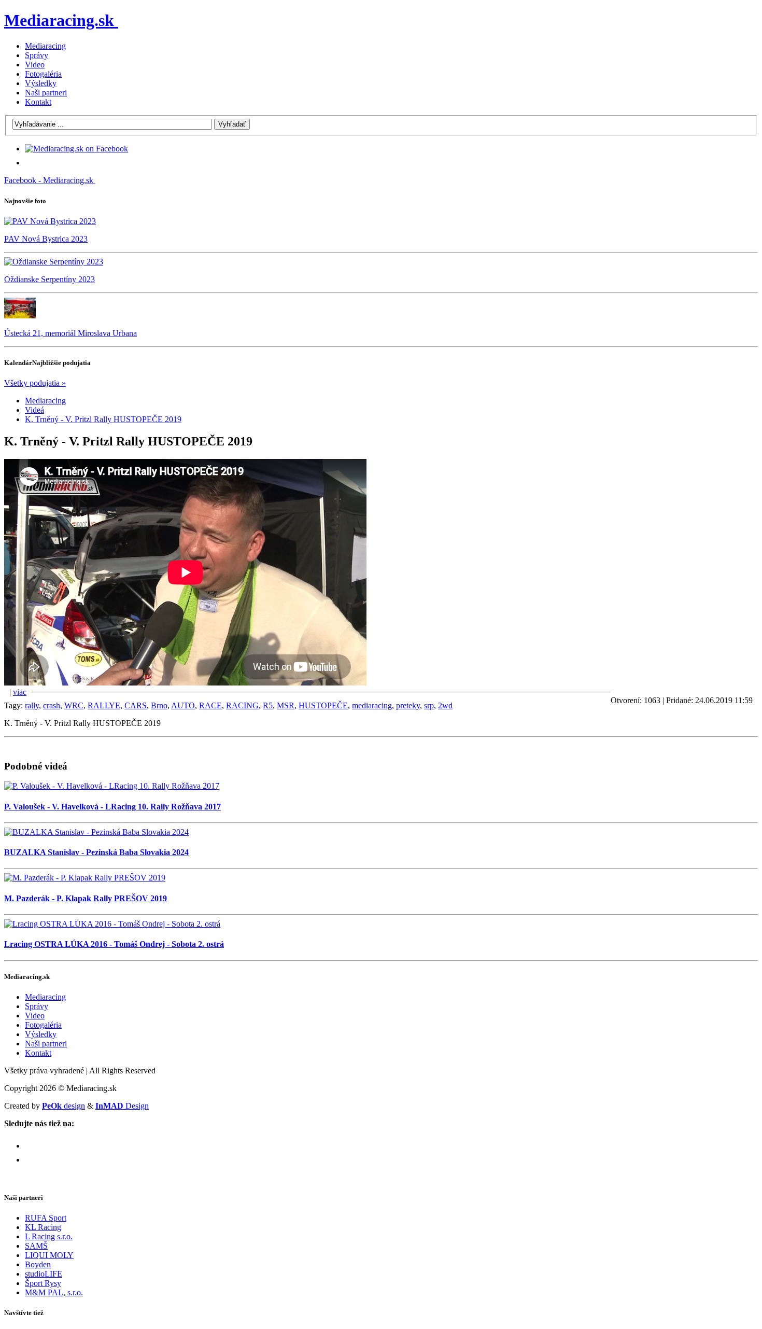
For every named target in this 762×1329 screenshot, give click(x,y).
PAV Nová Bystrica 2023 (46, 238)
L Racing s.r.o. (49, 1236)
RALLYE (104, 705)
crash (51, 705)
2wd (445, 705)
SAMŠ (36, 1245)
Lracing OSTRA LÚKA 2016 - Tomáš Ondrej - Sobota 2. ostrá (114, 944)
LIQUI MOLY (49, 1255)
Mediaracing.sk (59, 20)
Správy (36, 55)
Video (35, 64)
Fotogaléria (43, 73)
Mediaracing (45, 45)
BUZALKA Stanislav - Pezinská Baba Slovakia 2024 (96, 852)
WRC (73, 705)
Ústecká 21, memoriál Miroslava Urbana (70, 333)
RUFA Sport (45, 1217)
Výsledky (41, 83)
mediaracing (372, 705)
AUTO (183, 705)
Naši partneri (46, 92)
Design (122, 1105)
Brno (159, 705)
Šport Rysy (43, 1283)
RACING (242, 705)
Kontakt (38, 101)
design (63, 1105)
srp (429, 705)
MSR (285, 705)
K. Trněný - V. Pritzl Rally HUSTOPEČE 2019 (103, 419)
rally (32, 705)
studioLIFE (43, 1273)
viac (19, 692)
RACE (210, 705)
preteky (408, 705)
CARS (135, 705)
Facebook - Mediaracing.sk (48, 180)
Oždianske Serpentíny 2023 (49, 279)
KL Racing (43, 1227)
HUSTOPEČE (323, 705)
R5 (268, 705)
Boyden (38, 1264)
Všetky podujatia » (35, 383)
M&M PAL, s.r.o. (54, 1292)
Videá (34, 409)
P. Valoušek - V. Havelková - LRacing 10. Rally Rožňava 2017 (112, 806)
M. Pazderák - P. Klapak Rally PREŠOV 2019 (85, 898)
